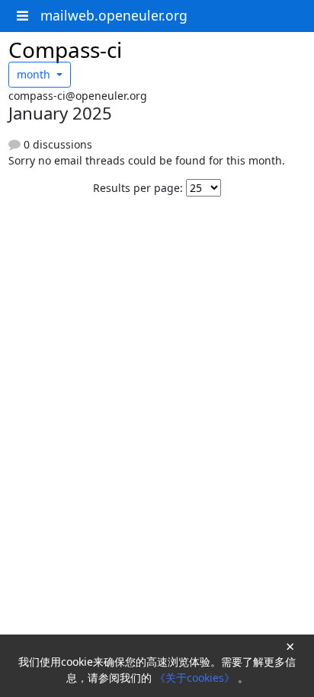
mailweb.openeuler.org (113, 15)
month (35, 74)
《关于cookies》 (196, 677)
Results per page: (138, 188)
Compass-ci (65, 49)
